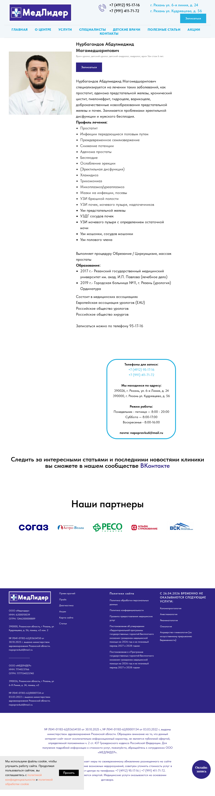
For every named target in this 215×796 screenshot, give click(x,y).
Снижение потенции (97, 146)
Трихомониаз (91, 181)
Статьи (63, 623)
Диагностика (66, 605)
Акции (193, 30)
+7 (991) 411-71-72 (124, 11)
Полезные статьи (164, 30)
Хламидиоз (89, 175)
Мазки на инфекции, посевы (103, 192)
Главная (20, 30)
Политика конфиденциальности (127, 610)
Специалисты (92, 30)
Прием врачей (67, 593)
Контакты (109, 34)
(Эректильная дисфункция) (102, 169)
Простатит (89, 128)
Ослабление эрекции (97, 163)
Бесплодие (89, 157)
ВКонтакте (155, 465)
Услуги (65, 30)
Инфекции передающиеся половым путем (114, 134)
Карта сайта (66, 617)
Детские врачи (126, 30)
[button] (193, 18)
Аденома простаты (95, 151)
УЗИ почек (89, 204)
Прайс (63, 599)
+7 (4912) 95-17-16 (124, 5)
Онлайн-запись (201, 769)
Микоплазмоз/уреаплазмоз (102, 187)
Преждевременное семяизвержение (110, 140)
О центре (43, 30)
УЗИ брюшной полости (99, 198)
